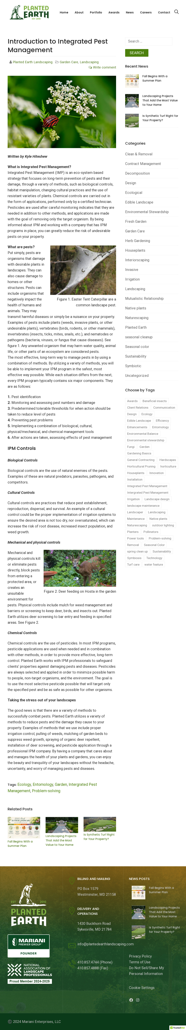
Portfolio (96, 12)
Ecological (133, 192)
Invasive (131, 269)
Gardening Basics (139, 453)
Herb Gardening (137, 241)
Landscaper (135, 512)
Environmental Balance (142, 434)
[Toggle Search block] (176, 12)
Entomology (43, 784)
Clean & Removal (138, 154)
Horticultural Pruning (141, 466)
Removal (133, 545)
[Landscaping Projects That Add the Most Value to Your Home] (62, 825)
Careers (146, 12)
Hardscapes (167, 460)
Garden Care (69, 62)
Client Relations (137, 407)
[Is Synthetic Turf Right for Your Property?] (100, 824)
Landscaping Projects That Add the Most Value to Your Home (61, 840)
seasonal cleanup (139, 337)
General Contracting (141, 460)
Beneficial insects (155, 401)
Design (130, 183)
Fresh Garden (135, 221)
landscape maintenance (143, 505)
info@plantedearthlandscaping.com (105, 944)
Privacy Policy (140, 956)
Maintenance (136, 519)
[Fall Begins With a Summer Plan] (24, 827)
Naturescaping (136, 318)
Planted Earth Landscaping (33, 62)
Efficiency (162, 420)
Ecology (24, 784)
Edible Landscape (139, 202)
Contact (164, 12)
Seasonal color (137, 346)
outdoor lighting (163, 525)
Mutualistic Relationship (144, 298)
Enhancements (137, 427)
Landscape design (157, 499)
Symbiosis (134, 558)
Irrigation (132, 279)
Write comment (104, 67)
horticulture (168, 466)
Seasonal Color (154, 545)
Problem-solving (46, 791)
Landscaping (89, 62)
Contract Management (143, 164)
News (130, 12)
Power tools (135, 538)
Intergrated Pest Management (147, 492)
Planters (133, 532)
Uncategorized (137, 375)
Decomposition (137, 173)
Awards (114, 12)
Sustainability (135, 356)
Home (64, 12)
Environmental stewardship (145, 440)
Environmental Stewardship (147, 212)
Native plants (135, 308)
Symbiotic (133, 366)
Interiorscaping (137, 260)
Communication (164, 407)
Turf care (133, 564)
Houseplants (135, 250)
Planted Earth (136, 327)
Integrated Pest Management (147, 486)
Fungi (131, 447)
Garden (61, 784)
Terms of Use (139, 962)
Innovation (156, 473)
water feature (153, 564)
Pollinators (150, 532)
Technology (154, 558)
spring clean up (137, 551)
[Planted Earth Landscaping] (30, 12)
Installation (134, 479)
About (79, 12)
